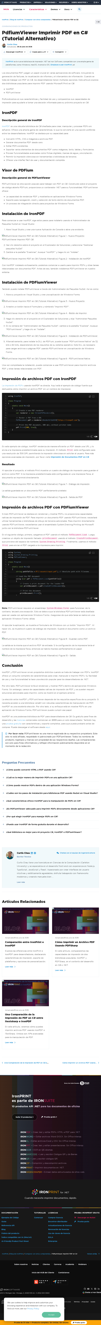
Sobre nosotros (21, 1264)
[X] (92, 1289)
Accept (51, 1315)
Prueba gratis (49, 1117)
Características (36, 9)
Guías (3, 1222)
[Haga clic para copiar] (90, 397)
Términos (77, 1301)
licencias (21, 720)
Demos (54, 9)
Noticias (35, 1264)
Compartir (59, 52)
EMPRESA (37, 2)
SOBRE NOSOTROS (79, 2)
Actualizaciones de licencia (60, 1225)
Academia (69, 1264)
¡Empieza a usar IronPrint (61, 65)
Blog (3, 1229)
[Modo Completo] (93, 397)
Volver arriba (92, 1254)
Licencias (17, 9)
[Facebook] (95, 1289)
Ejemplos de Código (10, 1218)
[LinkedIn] (99, 1289)
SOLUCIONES (50, 2)
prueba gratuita (13, 724)
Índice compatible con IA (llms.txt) (16, 1237)
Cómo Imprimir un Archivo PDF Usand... (79, 1063)
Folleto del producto (10, 1233)
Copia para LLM (39, 52)
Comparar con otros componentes (38, 19)
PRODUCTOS (25, 2)
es (97, 2)
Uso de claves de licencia (59, 1233)
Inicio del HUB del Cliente (43, 1273)
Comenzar (38, 1218)
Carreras (57, 1264)
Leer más (21, 882)
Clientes (46, 1264)
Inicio (6, 9)
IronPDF (6, 126)
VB (88, 436)
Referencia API (8, 1225)
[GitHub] (85, 1289)
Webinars (82, 1264)
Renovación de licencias (58, 1229)
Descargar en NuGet (86, 1218)
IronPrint (5, 19)
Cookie (93, 1301)
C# (95, 436)
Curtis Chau (12, 44)
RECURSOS (63, 2)
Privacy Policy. (33, 1309)
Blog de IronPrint (16, 19)
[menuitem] (26, 2)
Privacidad (85, 1301)
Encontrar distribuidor (57, 1222)
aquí (48, 727)
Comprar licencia (55, 1218)
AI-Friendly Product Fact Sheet (15, 1241)
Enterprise (52, 1241)
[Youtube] (88, 1289)
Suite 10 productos (24, 1117)
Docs (66, 9)
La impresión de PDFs (12, 385)
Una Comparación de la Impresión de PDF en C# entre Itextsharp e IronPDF (36, 1063)
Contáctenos (63, 1273)
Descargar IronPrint (14, 52)
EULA (50, 1237)
